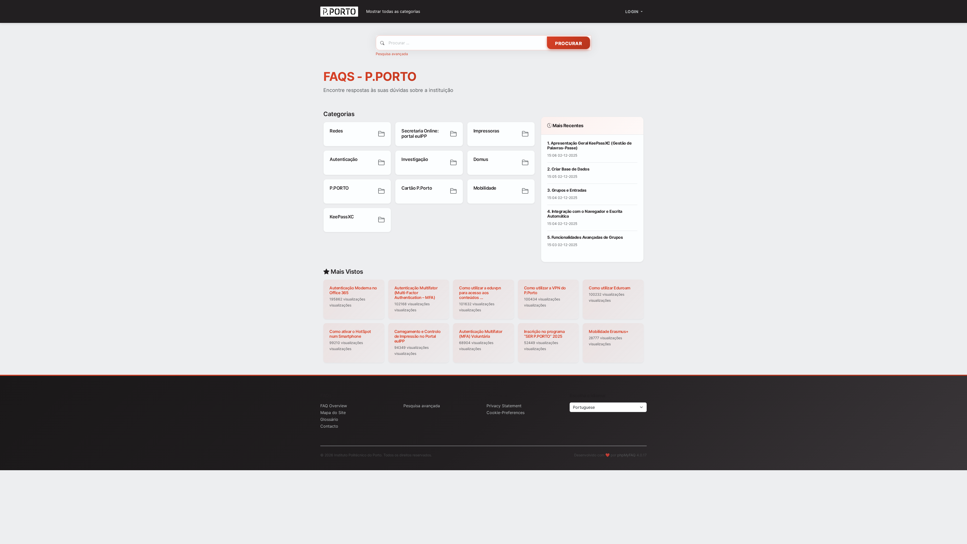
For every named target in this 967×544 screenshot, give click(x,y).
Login (632, 11)
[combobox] (483, 42)
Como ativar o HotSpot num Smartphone (350, 334)
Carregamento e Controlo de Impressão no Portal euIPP (417, 336)
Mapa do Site (333, 412)
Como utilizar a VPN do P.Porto (545, 290)
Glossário (329, 419)
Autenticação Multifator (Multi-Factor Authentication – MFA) (416, 292)
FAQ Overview (333, 405)
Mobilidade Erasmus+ (609, 331)
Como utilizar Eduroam (609, 287)
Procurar (568, 43)
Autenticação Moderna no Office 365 (353, 290)
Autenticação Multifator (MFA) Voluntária (480, 334)
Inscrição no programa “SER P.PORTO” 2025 (544, 334)
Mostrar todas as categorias (393, 11)
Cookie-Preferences (506, 412)
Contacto (329, 426)
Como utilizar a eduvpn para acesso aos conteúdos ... (480, 292)
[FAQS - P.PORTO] (339, 11)
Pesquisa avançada (392, 54)
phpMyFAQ (626, 455)
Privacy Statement (504, 405)
